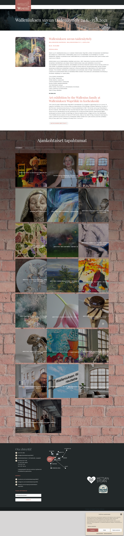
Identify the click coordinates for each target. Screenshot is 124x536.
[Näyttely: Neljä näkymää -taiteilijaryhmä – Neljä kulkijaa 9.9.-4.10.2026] (38, 317)
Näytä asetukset (116, 530)
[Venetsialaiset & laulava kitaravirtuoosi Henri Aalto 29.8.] (38, 173)
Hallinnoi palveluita (92, 526)
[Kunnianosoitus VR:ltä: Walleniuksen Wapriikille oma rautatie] (70, 387)
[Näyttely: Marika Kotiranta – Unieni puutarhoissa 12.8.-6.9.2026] (38, 246)
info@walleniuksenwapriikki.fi (25, 455)
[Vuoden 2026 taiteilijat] (38, 211)
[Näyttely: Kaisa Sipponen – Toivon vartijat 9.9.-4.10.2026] (38, 352)
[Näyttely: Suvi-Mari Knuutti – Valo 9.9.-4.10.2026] (70, 317)
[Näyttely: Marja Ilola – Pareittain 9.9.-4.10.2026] (70, 352)
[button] (121, 514)
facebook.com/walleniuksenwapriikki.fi (28, 479)
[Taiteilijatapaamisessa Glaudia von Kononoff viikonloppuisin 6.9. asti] (70, 176)
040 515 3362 (21, 452)
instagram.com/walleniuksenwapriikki (28, 482)
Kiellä (104, 530)
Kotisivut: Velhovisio (100, 509)
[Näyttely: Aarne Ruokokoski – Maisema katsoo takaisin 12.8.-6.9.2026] (70, 282)
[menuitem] (19, 148)
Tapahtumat (29, 148)
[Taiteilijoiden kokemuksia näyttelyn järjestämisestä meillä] (38, 387)
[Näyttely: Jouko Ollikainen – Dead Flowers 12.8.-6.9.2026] (38, 280)
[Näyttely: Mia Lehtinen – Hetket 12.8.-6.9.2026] (70, 246)
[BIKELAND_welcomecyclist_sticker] (103, 484)
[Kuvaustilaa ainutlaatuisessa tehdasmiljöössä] (38, 422)
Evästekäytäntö (99, 533)
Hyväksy (92, 530)
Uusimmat (19, 147)
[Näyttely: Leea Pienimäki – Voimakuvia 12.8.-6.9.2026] (70, 211)
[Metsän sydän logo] (98, 477)
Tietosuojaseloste (108, 533)
